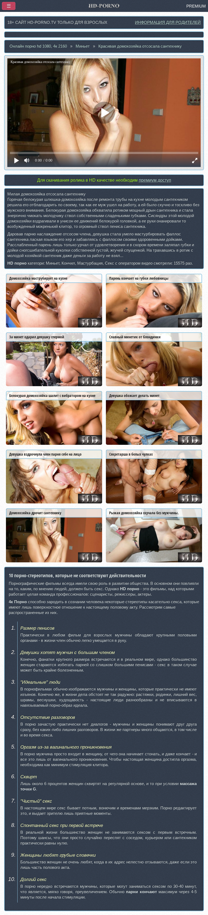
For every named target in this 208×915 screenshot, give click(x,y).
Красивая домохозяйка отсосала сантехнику (140, 46)
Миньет (83, 46)
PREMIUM (196, 6)
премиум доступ (155, 180)
